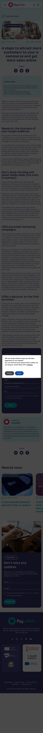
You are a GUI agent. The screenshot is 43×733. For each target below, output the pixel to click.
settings (30, 365)
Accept (19, 373)
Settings (9, 373)
